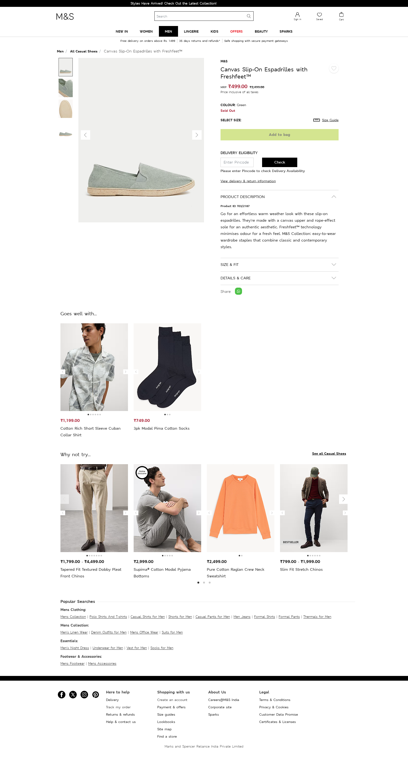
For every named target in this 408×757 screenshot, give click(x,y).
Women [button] (146, 31)
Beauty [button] (261, 31)
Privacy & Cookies (274, 707)
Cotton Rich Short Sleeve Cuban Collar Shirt (90, 431)
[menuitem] (122, 31)
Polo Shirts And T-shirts (108, 616)
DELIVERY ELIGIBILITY (239, 152)
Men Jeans (242, 616)
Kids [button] (214, 31)
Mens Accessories (102, 663)
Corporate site (220, 707)
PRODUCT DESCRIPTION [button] (243, 196)
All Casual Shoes (84, 51)
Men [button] (168, 31)
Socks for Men (161, 648)
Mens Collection (73, 616)
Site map (164, 729)
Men (60, 51)
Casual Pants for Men (213, 616)
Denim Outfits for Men (109, 632)
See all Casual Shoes (329, 453)
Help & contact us (121, 722)
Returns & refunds (120, 714)
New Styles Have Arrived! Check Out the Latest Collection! (152, 3)
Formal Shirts (264, 616)
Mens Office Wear (144, 632)
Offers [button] (236, 31)
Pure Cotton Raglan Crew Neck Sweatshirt (235, 573)
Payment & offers (171, 707)
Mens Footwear (72, 663)
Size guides (166, 714)
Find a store (167, 736)
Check (279, 162)
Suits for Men (172, 632)
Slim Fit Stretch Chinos (301, 569)
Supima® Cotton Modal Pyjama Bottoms (162, 573)
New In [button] (122, 31)
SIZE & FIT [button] (229, 264)
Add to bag (279, 134)
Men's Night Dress (74, 648)
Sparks (213, 714)
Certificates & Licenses (277, 722)
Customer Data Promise (278, 714)
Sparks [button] (286, 31)
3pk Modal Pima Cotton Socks (162, 428)
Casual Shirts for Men (148, 616)
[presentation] (62, 371)
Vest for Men (137, 648)
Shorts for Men (180, 616)
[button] (197, 135)
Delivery (112, 700)
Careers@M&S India (223, 700)
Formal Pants (289, 616)
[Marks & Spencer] (64, 21)
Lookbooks (166, 722)
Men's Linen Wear (74, 632)
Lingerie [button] (191, 31)
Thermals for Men (317, 616)
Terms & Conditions (274, 700)
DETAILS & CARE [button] (236, 278)
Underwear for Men (108, 648)
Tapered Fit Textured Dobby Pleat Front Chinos (90, 573)
